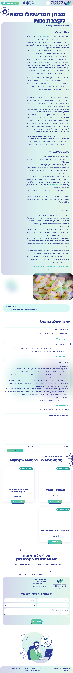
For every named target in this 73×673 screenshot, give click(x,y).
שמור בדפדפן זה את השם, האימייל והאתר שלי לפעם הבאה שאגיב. (55, 457)
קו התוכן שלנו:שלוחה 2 (28, 3)
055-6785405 (39, 582)
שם (66, 447)
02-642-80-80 (40, 579)
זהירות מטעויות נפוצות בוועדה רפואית (18, 490)
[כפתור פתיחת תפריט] (48, 3)
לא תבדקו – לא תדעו (55, 490)
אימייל (31, 447)
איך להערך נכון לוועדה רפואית (55, 530)
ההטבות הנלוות (56, 185)
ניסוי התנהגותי (48, 36)
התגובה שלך (48, 416)
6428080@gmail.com (36, 586)
